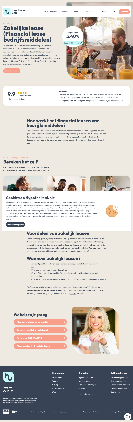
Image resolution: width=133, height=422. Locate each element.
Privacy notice (115, 412)
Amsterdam (57, 377)
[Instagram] (8, 391)
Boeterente (115, 392)
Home (5, 24)
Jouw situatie (49, 11)
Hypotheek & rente (70, 11)
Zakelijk (10, 24)
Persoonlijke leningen (87, 385)
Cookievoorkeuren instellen (70, 412)
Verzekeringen (85, 381)
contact (73, 293)
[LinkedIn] (12, 391)
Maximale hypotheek (119, 377)
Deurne (55, 381)
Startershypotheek (119, 381)
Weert (54, 392)
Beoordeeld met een (73, 43)
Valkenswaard (58, 388)
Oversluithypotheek (119, 388)
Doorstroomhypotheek (120, 385)
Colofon (96, 412)
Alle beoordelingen (18, 99)
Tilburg (55, 385)
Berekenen (90, 11)
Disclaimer (87, 412)
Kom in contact (11, 71)
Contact (124, 11)
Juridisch (104, 412)
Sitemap (126, 412)
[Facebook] (4, 391)
